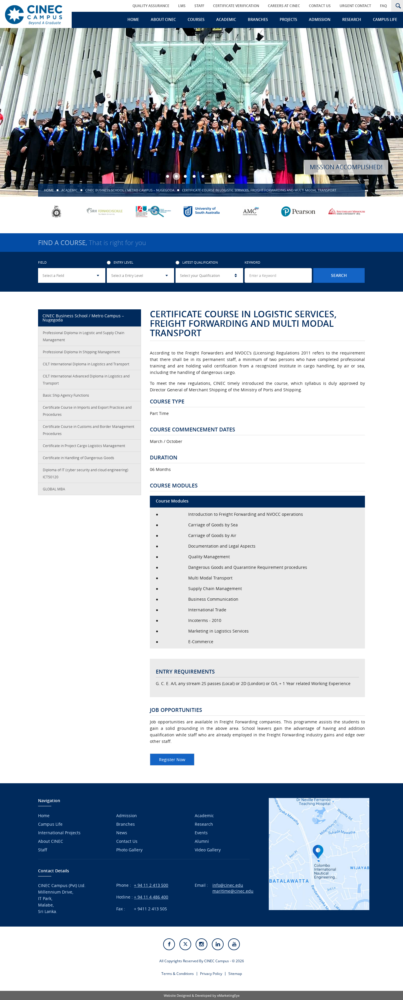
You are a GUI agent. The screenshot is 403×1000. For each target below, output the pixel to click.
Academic (226, 19)
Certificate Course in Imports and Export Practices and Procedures (87, 411)
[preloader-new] (33, 14)
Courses (196, 19)
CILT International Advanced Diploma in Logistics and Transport (86, 379)
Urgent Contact (355, 5)
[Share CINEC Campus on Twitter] (185, 944)
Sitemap (235, 973)
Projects (288, 19)
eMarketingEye (228, 995)
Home (133, 19)
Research (351, 19)
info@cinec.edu (227, 885)
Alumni (202, 841)
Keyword (252, 263)
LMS (182, 5)
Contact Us (320, 5)
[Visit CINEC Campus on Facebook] (169, 944)
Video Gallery (208, 850)
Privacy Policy (211, 973)
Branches (258, 19)
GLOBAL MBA (54, 489)
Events (201, 832)
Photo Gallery (129, 850)
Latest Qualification (200, 263)
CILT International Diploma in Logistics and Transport (86, 364)
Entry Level (123, 263)
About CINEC (163, 19)
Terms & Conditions (177, 973)
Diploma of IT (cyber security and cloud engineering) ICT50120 (85, 473)
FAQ (383, 5)
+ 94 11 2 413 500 (151, 885)
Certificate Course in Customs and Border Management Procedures (88, 430)
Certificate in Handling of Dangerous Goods (78, 457)
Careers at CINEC (284, 5)
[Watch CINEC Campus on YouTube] (234, 944)
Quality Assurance (150, 5)
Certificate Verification (236, 5)
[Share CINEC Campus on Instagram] (201, 944)
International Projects (59, 832)
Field (42, 263)
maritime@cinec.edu (232, 891)
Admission (319, 19)
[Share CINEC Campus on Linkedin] (218, 944)
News (121, 832)
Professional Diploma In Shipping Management (81, 351)
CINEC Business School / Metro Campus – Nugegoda (129, 190)
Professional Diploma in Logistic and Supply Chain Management (83, 336)
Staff (199, 5)
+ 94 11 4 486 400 (151, 897)
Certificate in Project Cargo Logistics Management (84, 445)
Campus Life (385, 19)
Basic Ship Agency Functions (66, 395)
